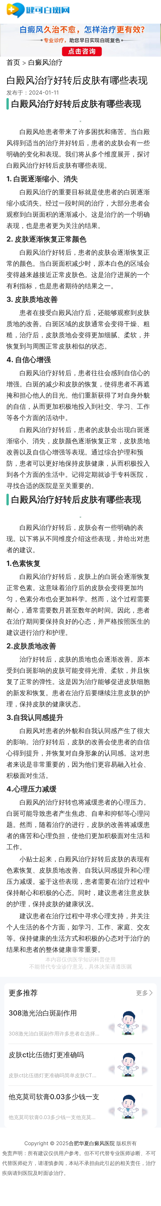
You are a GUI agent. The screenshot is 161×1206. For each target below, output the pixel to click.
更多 (142, 992)
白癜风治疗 (45, 62)
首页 (13, 62)
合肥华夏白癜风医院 (92, 1143)
